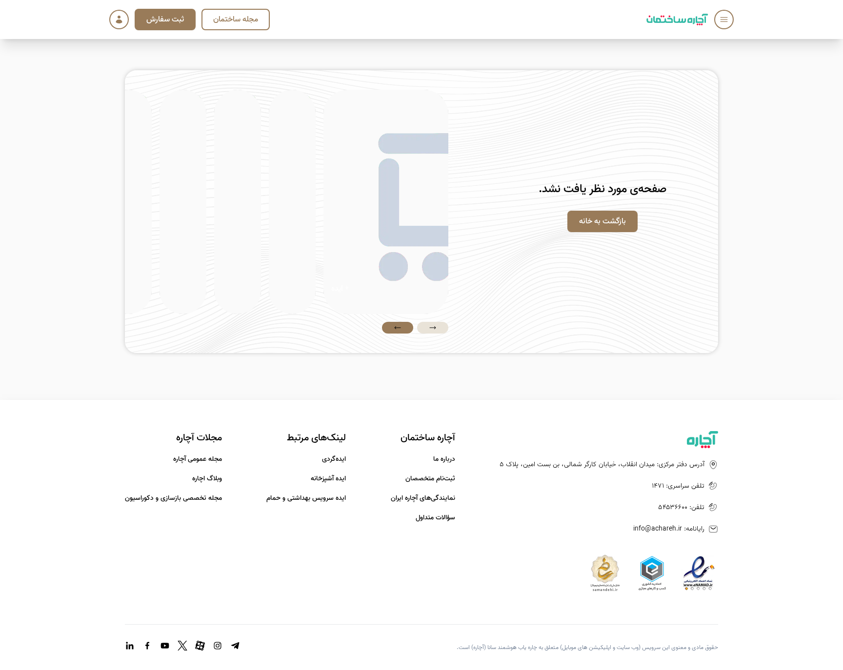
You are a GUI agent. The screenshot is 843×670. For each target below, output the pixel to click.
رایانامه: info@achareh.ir (668, 529)
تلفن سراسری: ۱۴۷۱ (678, 486)
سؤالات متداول (435, 518)
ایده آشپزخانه (328, 479)
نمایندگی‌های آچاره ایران (423, 498)
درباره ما (444, 459)
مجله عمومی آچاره (197, 459)
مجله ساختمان (235, 19)
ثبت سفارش (165, 19)
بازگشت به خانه (602, 221)
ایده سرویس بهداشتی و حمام (306, 498)
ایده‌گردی (334, 459)
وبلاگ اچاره (207, 479)
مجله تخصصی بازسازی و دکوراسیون (173, 498)
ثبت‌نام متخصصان (430, 479)
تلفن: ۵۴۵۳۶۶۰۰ (681, 507)
